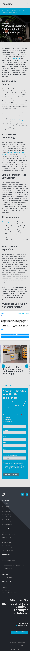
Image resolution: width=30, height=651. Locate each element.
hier (2, 329)
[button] (3, 313)
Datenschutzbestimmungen (22, 313)
